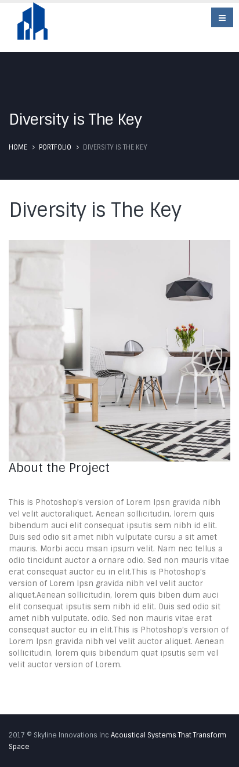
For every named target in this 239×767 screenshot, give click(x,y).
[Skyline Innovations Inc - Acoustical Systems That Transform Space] (32, 26)
